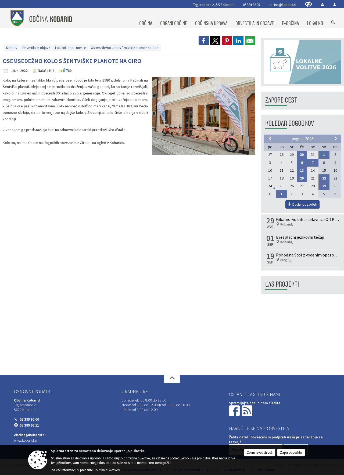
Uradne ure (134, 392)
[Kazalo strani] (322, 4)
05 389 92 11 (29, 425)
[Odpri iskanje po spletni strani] (333, 22)
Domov (11, 47)
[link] (203, 40)
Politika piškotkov (107, 470)
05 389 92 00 (251, 4)
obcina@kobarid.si (282, 4)
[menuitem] (145, 18)
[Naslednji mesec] (335, 138)
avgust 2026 (303, 138)
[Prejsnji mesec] (270, 138)
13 (302, 170)
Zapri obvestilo (291, 452)
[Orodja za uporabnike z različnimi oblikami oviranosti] (308, 4)
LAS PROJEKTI (282, 284)
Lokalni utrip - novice (70, 47)
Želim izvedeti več (260, 452)
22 (324, 178)
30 (302, 154)
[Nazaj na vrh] (172, 379)
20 (302, 178)
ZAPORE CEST (281, 100)
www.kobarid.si (25, 440)
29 (324, 186)
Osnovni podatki (33, 392)
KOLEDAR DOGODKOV (289, 123)
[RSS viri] (247, 410)
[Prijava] (334, 4)
